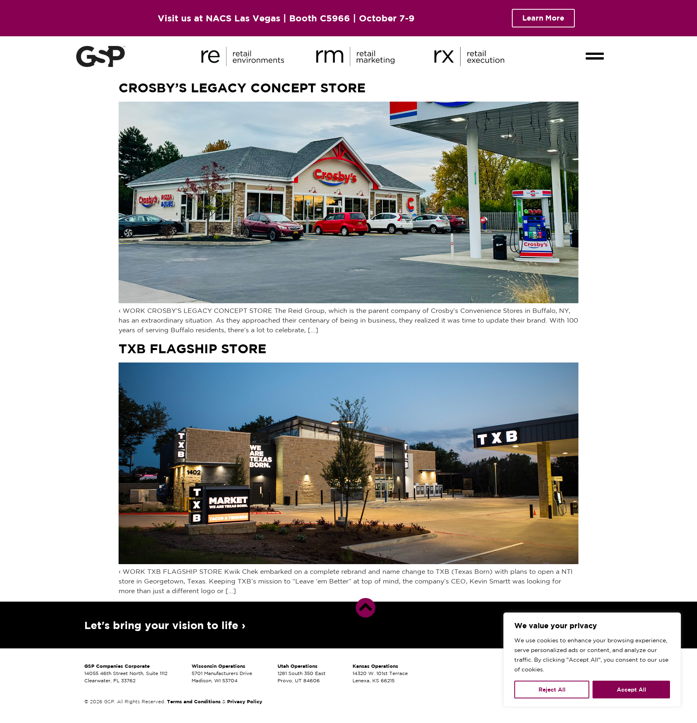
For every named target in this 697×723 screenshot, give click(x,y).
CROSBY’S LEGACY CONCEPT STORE (242, 87)
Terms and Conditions (194, 701)
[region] (592, 660)
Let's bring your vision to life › (165, 625)
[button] (595, 49)
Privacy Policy (244, 701)
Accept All (631, 689)
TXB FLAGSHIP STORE (192, 348)
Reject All (552, 689)
